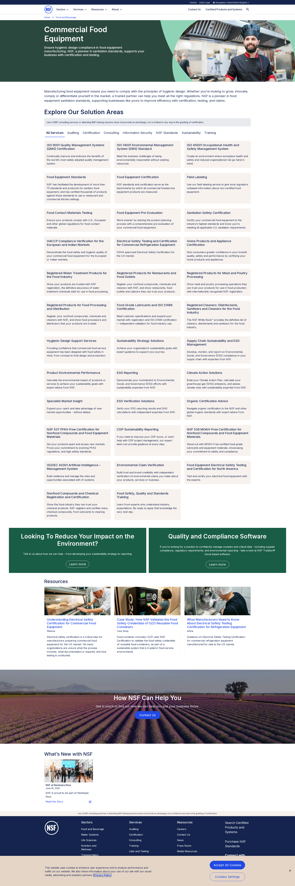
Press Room (184, 845)
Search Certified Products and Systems (236, 827)
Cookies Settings (227, 877)
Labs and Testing (139, 851)
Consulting (135, 840)
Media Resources (187, 851)
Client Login (204, 2)
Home (47, 17)
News (180, 840)
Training (133, 845)
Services (78, 9)
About (115, 9)
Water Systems (90, 834)
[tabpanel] (147, 330)
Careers (193, 2)
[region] (147, 871)
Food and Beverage (66, 17)
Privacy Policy (102, 875)
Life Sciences (88, 840)
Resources (97, 9)
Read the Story (54, 801)
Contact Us (183, 834)
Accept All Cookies (227, 865)
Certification (136, 834)
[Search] (248, 9)
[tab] (54, 133)
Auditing (133, 829)
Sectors (60, 9)
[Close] (290, 870)
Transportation (89, 854)
